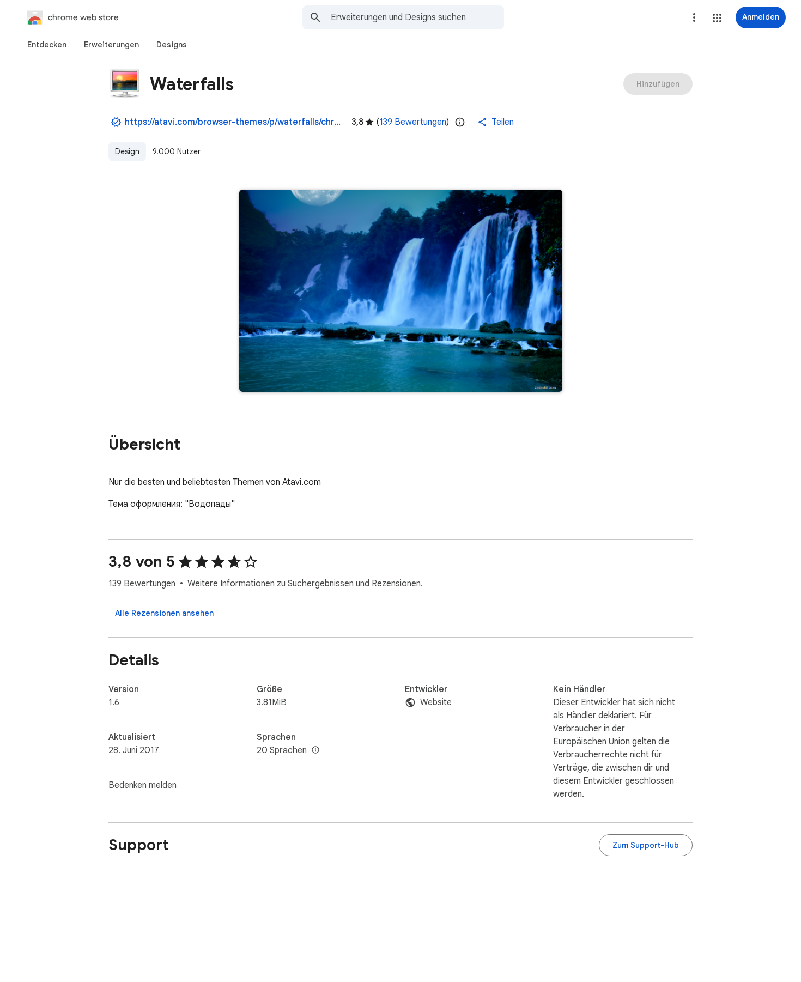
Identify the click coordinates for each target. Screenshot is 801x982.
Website (436, 702)
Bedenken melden (142, 785)
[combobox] (417, 17)
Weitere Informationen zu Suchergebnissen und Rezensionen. (305, 583)
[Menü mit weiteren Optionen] (694, 17)
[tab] (47, 44)
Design (127, 151)
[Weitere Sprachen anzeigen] (315, 750)
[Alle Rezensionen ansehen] (164, 613)
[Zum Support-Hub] (646, 845)
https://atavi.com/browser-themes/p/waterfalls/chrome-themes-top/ (234, 122)
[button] (717, 18)
